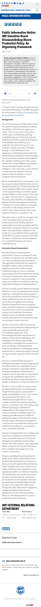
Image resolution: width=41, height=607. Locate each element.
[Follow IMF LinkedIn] (7, 3)
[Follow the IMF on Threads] (12, 3)
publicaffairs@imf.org (13, 515)
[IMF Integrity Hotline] (23, 3)
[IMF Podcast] (17, 3)
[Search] (37, 10)
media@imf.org (31, 515)
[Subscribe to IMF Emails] (20, 3)
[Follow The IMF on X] (2, 3)
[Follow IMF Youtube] (15, 3)
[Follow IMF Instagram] (9, 3)
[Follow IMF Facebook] (4, 3)
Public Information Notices (12, 542)
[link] (5, 24)
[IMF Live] (29, 603)
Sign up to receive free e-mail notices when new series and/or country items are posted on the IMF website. (20, 567)
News (5, 528)
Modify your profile (30, 575)
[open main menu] (37, 5)
